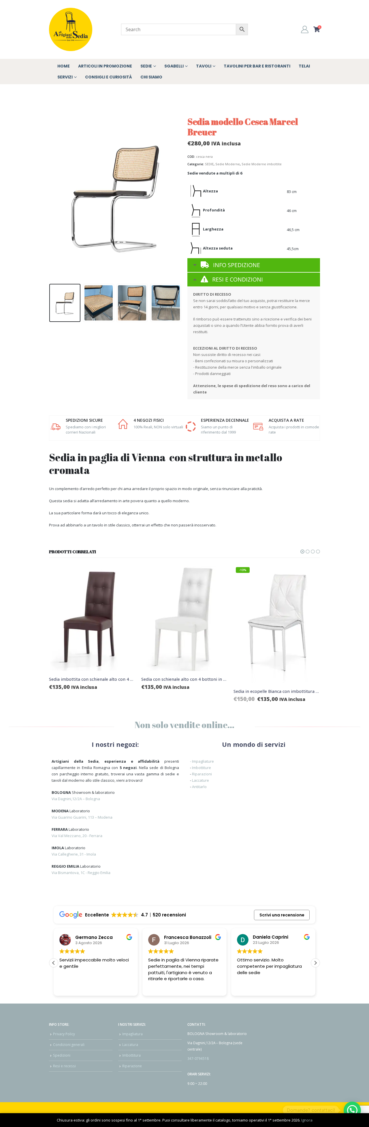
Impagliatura (132, 1034)
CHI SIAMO (151, 77)
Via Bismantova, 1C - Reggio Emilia (81, 872)
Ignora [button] (306, 1120)
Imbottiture (201, 767)
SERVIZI (65, 77)
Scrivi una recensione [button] (281, 915)
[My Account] (304, 29)
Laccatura (130, 1044)
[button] (50, 196)
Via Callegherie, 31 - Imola (74, 854)
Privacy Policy (64, 1034)
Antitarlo (199, 786)
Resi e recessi (64, 1066)
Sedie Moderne (227, 164)
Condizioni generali (68, 1044)
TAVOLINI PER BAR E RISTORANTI (257, 66)
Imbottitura (131, 1055)
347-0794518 (198, 1058)
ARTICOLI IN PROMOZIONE (105, 66)
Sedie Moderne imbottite (262, 164)
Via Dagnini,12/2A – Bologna (76, 798)
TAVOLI (203, 66)
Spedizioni (61, 1055)
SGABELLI (174, 66)
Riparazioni (202, 774)
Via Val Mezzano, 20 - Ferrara (77, 835)
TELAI (304, 66)
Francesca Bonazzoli (187, 937)
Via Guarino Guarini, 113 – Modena (82, 817)
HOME (63, 66)
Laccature (200, 780)
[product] (121, 618)
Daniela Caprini (270, 937)
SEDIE (209, 164)
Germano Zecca (94, 937)
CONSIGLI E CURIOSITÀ (108, 77)
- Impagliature (202, 761)
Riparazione (132, 1066)
